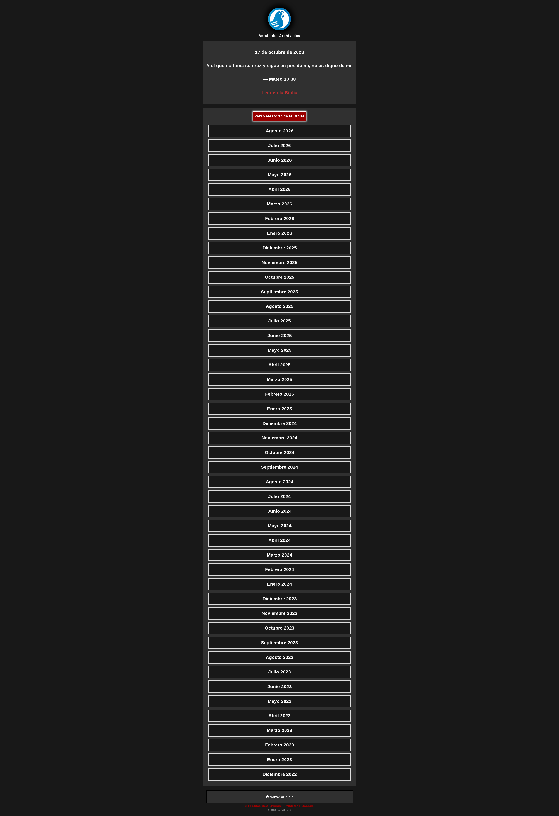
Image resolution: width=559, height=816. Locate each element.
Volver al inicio (281, 797)
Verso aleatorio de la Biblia (279, 116)
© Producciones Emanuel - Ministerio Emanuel (279, 806)
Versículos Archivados (279, 35)
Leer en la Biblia (279, 92)
